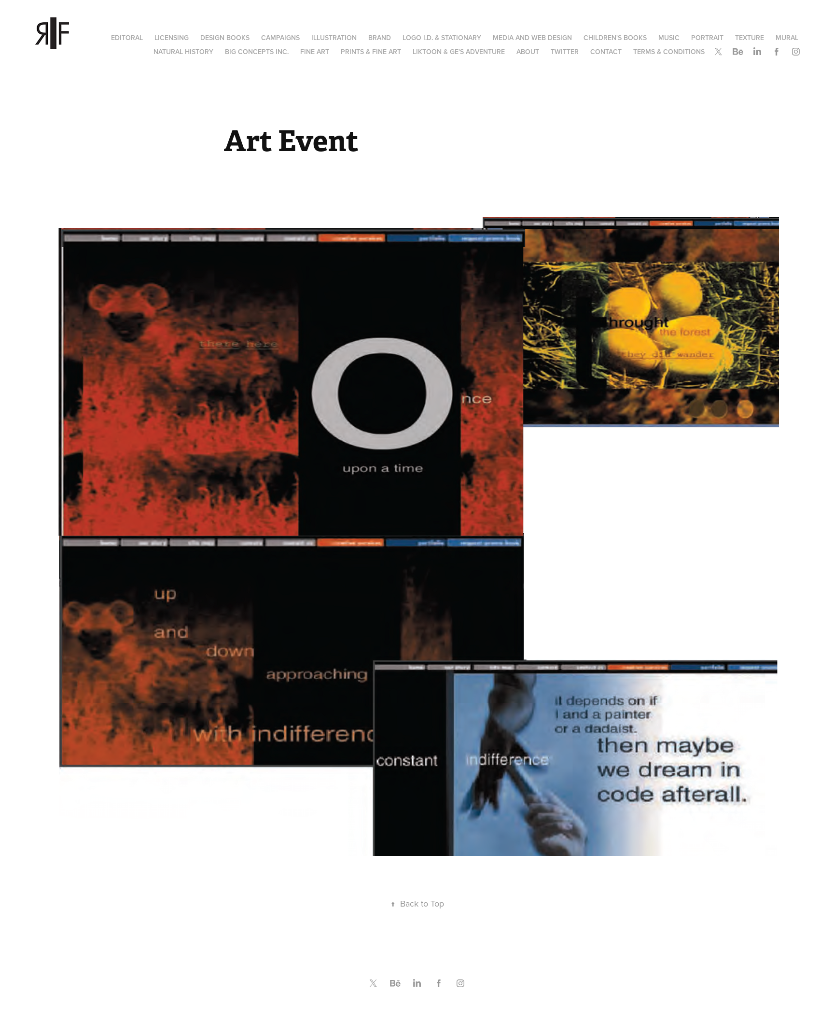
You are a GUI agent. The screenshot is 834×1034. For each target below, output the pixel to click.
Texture (749, 37)
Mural (787, 37)
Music (669, 37)
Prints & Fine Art (371, 51)
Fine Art (314, 51)
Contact (606, 51)
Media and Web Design (532, 37)
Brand (379, 37)
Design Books (225, 37)
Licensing (171, 37)
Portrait (707, 37)
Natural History (183, 51)
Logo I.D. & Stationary (442, 37)
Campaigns (280, 37)
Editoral (127, 37)
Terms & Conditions (669, 51)
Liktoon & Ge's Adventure (459, 51)
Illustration (334, 37)
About (527, 51)
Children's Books (615, 37)
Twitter (565, 51)
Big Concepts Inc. (257, 51)
